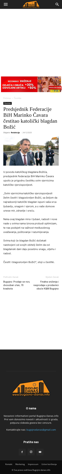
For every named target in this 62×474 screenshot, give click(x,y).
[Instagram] (31, 452)
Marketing (20, 464)
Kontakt (8, 464)
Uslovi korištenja (49, 464)
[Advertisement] (31, 41)
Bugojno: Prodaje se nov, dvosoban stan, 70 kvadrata (16, 285)
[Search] (57, 4)
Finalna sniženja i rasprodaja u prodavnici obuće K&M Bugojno (46, 285)
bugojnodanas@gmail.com (41, 429)
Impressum (33, 464)
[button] (5, 4)
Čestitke (17, 98)
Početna (7, 98)
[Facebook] (22, 452)
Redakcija (15, 132)
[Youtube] (40, 452)
